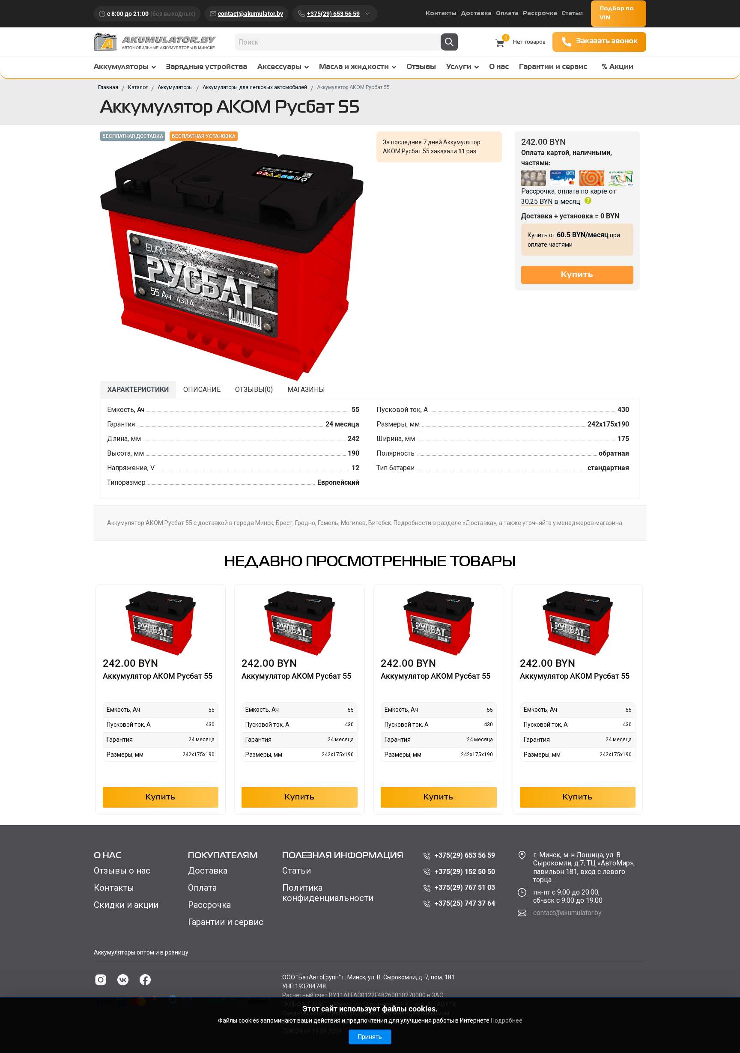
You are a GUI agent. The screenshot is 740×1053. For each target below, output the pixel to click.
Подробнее (506, 1020)
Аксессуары (279, 67)
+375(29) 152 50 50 (465, 872)
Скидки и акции (126, 905)
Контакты (441, 13)
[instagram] (100, 980)
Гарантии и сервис (553, 67)
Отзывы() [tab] (254, 389)
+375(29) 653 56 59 (333, 13)
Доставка (476, 13)
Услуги (458, 67)
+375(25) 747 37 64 (465, 903)
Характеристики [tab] (138, 389)
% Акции (617, 67)
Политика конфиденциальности (327, 893)
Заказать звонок (607, 42)
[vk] (123, 980)
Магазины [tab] (306, 389)
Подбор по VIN (617, 13)
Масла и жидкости (354, 67)
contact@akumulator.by (250, 13)
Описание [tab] (202, 389)
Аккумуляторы (121, 67)
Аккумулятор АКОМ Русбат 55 (157, 675)
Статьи (572, 13)
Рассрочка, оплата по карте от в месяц (568, 196)
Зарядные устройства (206, 67)
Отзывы (421, 67)
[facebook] (145, 980)
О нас (499, 67)
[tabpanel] (370, 448)
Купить (161, 797)
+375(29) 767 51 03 (465, 887)
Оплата (507, 13)
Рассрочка (540, 13)
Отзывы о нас (122, 870)
